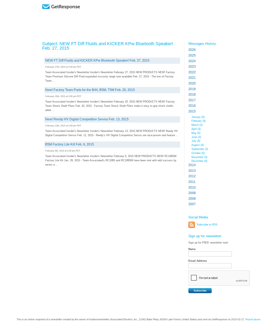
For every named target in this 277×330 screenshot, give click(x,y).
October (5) (198, 153)
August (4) (197, 144)
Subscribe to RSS (207, 224)
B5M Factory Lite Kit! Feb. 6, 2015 (69, 144)
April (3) (196, 128)
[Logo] (71, 12)
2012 (192, 176)
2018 (192, 94)
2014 (192, 165)
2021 (192, 77)
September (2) (199, 149)
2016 (192, 105)
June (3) (196, 137)
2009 (192, 193)
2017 (192, 100)
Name (191, 249)
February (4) (198, 120)
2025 (192, 55)
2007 (192, 204)
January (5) (198, 117)
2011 (191, 182)
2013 (192, 170)
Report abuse (252, 319)
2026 (192, 49)
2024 (192, 61)
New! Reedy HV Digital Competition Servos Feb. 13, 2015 (87, 119)
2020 (192, 83)
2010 (192, 187)
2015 (192, 111)
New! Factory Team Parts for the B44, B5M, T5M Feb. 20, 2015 (90, 90)
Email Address (197, 260)
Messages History (202, 43)
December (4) (199, 160)
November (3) (199, 157)
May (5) (195, 133)
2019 (192, 89)
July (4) (195, 140)
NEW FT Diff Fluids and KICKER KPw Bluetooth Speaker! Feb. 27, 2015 (97, 60)
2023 (192, 66)
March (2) (197, 124)
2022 (192, 72)
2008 (192, 198)
